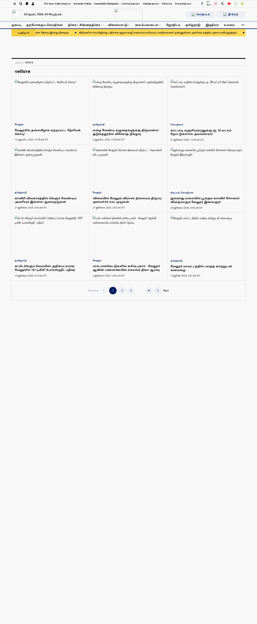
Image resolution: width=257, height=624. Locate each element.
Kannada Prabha (82, 3)
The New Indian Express (57, 3)
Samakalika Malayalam (106, 3)
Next (166, 290)
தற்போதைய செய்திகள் (44, 25)
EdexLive (167, 3)
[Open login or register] (33, 4)
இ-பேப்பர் (233, 14)
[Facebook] (202, 3)
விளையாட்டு (117, 25)
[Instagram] (215, 3)
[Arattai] (209, 3)
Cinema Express (130, 3)
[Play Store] (242, 3)
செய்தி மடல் (203, 14)
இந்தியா (212, 25)
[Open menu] (14, 4)
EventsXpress (183, 3)
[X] (222, 3)
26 (149, 290)
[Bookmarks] (27, 4)
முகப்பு (16, 25)
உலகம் (229, 25)
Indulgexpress (151, 3)
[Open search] (21, 4)
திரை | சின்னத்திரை (84, 25)
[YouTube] (229, 3)
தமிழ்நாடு (193, 25)
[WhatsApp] (236, 3)
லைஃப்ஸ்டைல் (146, 25)
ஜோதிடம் (173, 25)
